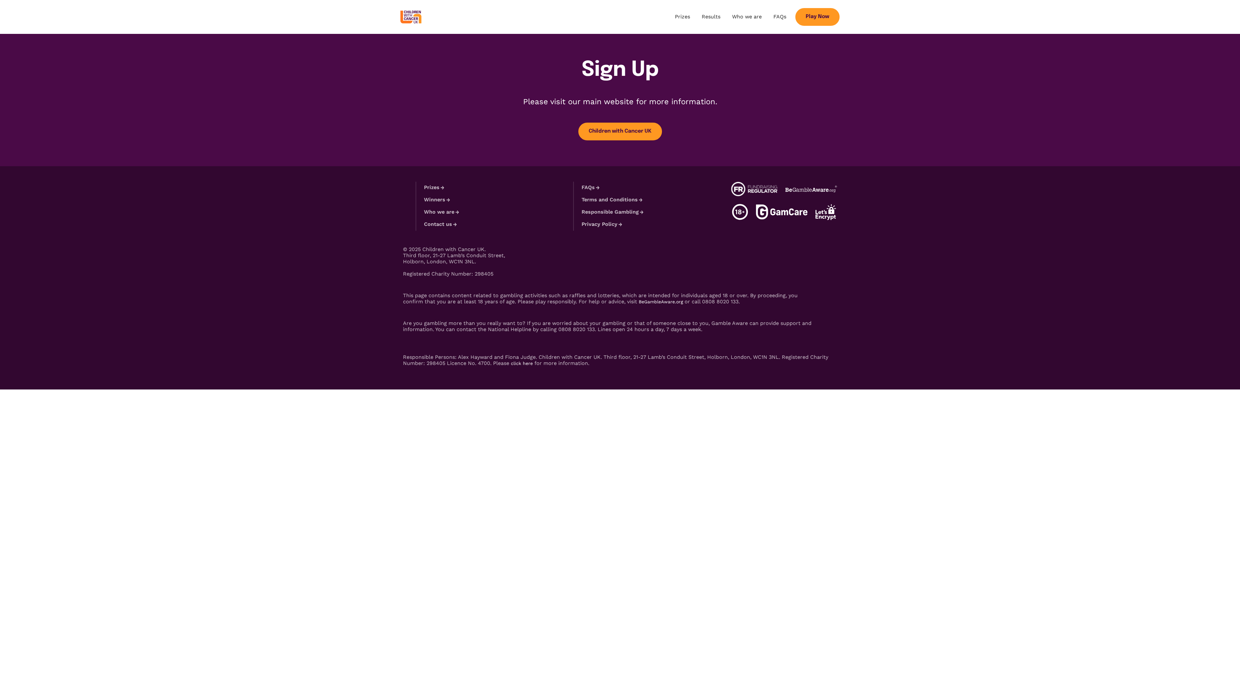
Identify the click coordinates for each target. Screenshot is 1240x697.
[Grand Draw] (410, 16)
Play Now (817, 16)
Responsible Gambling (610, 212)
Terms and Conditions (610, 200)
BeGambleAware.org (661, 301)
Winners (434, 200)
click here (522, 363)
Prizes (682, 17)
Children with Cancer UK (620, 131)
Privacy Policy (599, 224)
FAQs (779, 17)
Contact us (438, 224)
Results (711, 17)
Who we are (747, 17)
